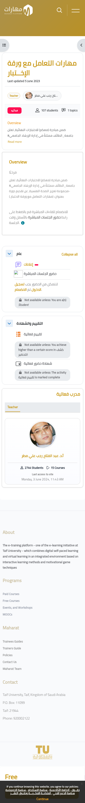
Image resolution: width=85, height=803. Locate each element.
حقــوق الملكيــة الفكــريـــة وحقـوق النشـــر (45, 791)
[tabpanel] (42, 451)
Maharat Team (12, 668)
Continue (42, 799)
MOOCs (7, 614)
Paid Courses (11, 594)
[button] (23, 223)
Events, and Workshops (17, 607)
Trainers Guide (12, 648)
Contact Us (10, 662)
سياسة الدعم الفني (64, 793)
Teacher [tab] (12, 407)
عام (19, 253)
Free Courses (11, 600)
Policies (7, 655)
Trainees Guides (13, 641)
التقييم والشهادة (30, 323)
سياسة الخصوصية (16, 790)
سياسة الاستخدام (38, 790)
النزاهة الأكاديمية (59, 790)
